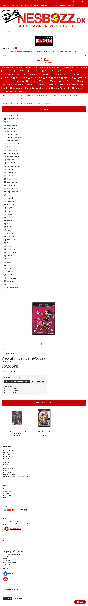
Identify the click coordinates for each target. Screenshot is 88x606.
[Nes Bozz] (44, 18)
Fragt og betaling (7, 95)
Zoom (45, 344)
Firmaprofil (19, 95)
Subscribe (7, 598)
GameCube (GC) (9, 353)
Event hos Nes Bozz (21, 99)
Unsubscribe (18, 598)
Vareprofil (54, 95)
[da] (3, 31)
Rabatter (6, 464)
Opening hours (6, 99)
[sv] (9, 31)
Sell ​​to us (63, 95)
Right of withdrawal (9, 472)
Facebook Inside (75, 95)
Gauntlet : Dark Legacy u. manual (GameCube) (17, 432)
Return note (6, 458)
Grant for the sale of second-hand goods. (16, 476)
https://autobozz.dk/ (37, 524)
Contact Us (29, 95)
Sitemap (5, 460)
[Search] (85, 55)
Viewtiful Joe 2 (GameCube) (44, 431)
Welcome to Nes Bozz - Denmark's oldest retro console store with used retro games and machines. (38, 5)
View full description (8, 371)
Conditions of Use (42, 95)
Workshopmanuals (71, 522)
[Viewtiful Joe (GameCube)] (44, 318)
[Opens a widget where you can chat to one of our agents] (80, 602)
